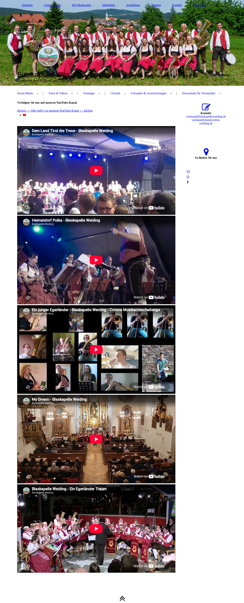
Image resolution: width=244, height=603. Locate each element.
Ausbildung (133, 5)
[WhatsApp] (188, 177)
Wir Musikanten (81, 5)
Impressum (199, 5)
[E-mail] (188, 171)
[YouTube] (24, 115)
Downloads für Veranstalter (198, 93)
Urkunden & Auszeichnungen (149, 93)
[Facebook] (188, 182)
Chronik (115, 93)
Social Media (25, 93)
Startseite (27, 5)
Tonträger (89, 93)
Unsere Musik (52, 5)
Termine (156, 5)
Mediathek (108, 5)
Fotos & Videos (58, 93)
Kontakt (177, 5)
